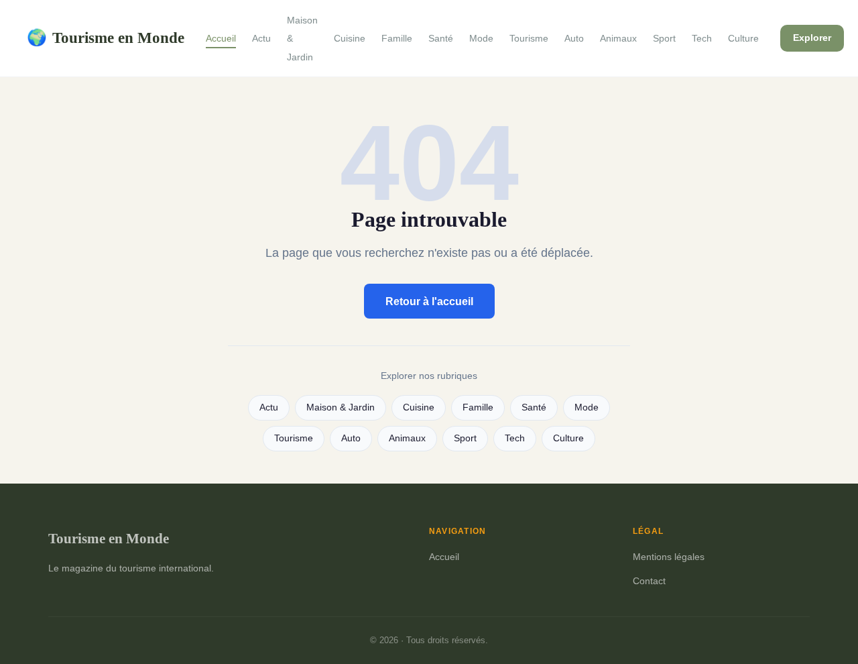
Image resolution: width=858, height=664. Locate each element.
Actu (261, 38)
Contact (649, 580)
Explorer (812, 37)
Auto (574, 38)
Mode (481, 38)
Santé (440, 38)
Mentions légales (668, 556)
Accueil (221, 38)
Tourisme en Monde (105, 37)
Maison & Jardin (340, 407)
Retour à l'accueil (429, 301)
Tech (702, 38)
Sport (664, 38)
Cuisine (349, 38)
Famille (396, 38)
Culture (743, 38)
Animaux (618, 38)
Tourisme (528, 38)
